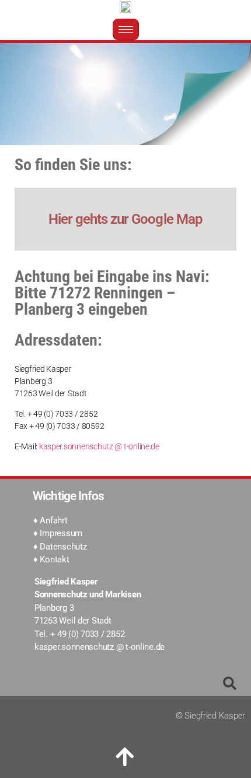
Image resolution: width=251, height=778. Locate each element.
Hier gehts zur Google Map (125, 219)
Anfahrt (53, 520)
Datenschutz (63, 546)
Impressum (61, 533)
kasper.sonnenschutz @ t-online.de (99, 446)
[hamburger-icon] (126, 29)
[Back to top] (126, 757)
